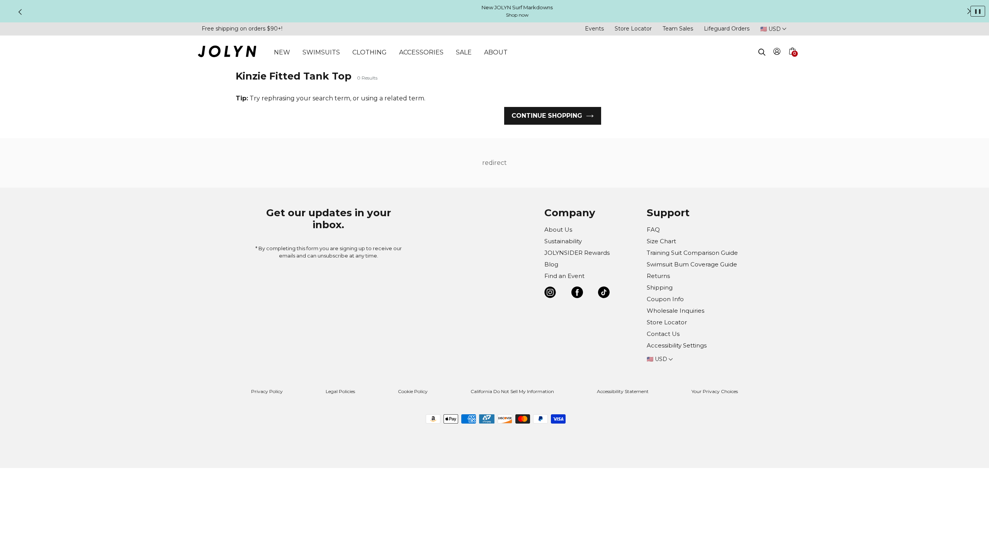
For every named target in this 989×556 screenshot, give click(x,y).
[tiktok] (604, 293)
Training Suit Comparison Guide (692, 252)
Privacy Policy (267, 391)
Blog (551, 264)
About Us (558, 229)
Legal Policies (340, 391)
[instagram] (550, 293)
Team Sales (678, 28)
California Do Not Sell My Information (512, 391)
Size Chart (661, 241)
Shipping (660, 287)
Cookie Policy (413, 391)
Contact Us (663, 333)
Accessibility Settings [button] (677, 345)
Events (594, 28)
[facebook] (577, 293)
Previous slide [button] (20, 12)
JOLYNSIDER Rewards (577, 252)
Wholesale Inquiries (675, 310)
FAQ (653, 229)
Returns (658, 276)
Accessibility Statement (623, 391)
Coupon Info (665, 299)
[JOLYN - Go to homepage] (227, 53)
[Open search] (762, 52)
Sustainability (563, 241)
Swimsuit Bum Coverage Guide (692, 264)
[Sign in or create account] (777, 52)
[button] (792, 60)
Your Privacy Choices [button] (715, 391)
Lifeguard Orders (726, 28)
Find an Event (564, 276)
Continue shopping (546, 115)
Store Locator (633, 28)
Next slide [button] (969, 11)
